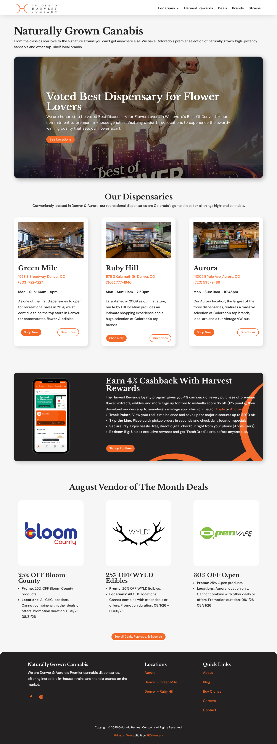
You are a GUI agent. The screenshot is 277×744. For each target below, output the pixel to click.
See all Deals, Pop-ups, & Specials (138, 636)
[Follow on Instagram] (41, 696)
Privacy (119, 735)
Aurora (150, 672)
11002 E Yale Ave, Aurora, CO (217, 276)
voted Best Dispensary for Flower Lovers (123, 116)
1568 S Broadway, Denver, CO (41, 276)
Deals (222, 8)
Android (236, 409)
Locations (166, 8)
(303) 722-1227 (30, 282)
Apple (220, 409)
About (208, 672)
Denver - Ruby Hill (159, 691)
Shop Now (31, 332)
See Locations (60, 139)
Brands (238, 8)
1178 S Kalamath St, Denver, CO (130, 276)
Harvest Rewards (198, 8)
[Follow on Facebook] (31, 696)
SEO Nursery (154, 735)
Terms (130, 735)
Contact (209, 710)
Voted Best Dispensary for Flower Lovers (132, 101)
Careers (209, 700)
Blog (206, 682)
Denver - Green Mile (161, 682)
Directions (68, 332)
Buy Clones (212, 691)
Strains (255, 8)
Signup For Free (120, 448)
